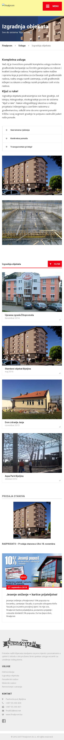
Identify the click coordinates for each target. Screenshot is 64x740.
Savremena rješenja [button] (20, 130)
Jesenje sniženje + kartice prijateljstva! (31, 594)
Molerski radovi (9, 683)
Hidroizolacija (8, 672)
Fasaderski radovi (10, 679)
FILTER (56, 264)
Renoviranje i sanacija (12, 686)
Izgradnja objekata (11, 264)
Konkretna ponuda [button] (19, 138)
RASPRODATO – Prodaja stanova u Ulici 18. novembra (28, 544)
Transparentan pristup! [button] (21, 147)
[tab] (32, 130)
